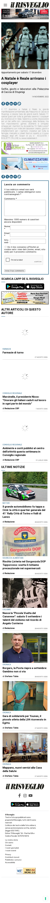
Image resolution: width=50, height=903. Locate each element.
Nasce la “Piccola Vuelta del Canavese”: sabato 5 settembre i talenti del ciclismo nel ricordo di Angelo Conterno (22, 618)
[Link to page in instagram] (25, 795)
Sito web (6, 241)
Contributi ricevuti (12, 857)
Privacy (8, 854)
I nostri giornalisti (12, 848)
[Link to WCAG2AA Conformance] (25, 871)
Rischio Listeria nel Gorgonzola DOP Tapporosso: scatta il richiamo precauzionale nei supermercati (24, 565)
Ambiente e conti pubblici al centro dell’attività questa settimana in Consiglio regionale (23, 452)
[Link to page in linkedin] (11, 103)
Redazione (10, 522)
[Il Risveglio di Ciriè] (30, 5)
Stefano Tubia (11, 676)
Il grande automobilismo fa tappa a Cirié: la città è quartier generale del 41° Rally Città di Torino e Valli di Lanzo (24, 511)
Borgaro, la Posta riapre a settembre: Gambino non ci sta (25, 670)
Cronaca (7, 665)
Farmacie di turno (13, 352)
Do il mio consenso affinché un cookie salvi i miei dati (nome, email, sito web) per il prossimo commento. (24, 249)
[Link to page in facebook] (3, 103)
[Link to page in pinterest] (15, 103)
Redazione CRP (12, 408)
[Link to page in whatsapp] (19, 103)
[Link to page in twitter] (7, 103)
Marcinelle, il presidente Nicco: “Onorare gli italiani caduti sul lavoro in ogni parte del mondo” (24, 400)
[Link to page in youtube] (30, 795)
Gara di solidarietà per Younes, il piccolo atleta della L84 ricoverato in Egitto (24, 719)
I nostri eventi (10, 851)
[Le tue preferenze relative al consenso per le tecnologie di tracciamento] (45, 898)
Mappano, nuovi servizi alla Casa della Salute (22, 769)
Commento (10, 199)
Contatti (8, 845)
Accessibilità (10, 862)
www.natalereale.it (29, 138)
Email (7, 234)
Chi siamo (9, 843)
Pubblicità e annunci (13, 860)
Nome (7, 227)
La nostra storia (11, 840)
